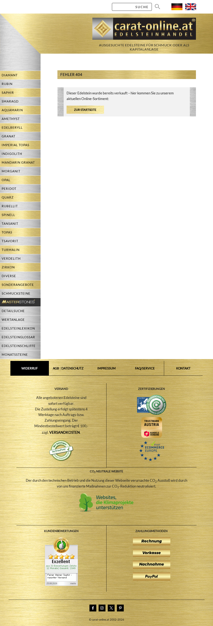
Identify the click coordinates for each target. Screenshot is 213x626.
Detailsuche (13, 311)
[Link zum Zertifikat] (61, 584)
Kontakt (183, 368)
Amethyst (11, 119)
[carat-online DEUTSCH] (176, 9)
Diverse (9, 276)
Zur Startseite (85, 109)
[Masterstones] (17, 302)
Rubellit (10, 206)
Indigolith (12, 154)
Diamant (10, 75)
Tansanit (10, 223)
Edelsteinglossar (18, 337)
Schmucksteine (16, 293)
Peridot (9, 188)
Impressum (106, 368)
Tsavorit (10, 241)
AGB (56, 368)
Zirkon (8, 267)
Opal (6, 180)
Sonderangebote (18, 284)
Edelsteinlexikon (18, 328)
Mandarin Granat (18, 162)
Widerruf (29, 368)
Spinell (8, 215)
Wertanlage (13, 319)
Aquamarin (12, 110)
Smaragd (10, 101)
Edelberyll (12, 127)
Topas (7, 232)
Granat (8, 136)
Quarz (8, 197)
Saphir (8, 92)
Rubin (7, 84)
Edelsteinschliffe (19, 346)
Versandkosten (64, 432)
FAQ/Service (145, 368)
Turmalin (11, 250)
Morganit (11, 171)
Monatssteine (15, 354)
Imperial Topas (15, 145)
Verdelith (11, 258)
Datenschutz (72, 368)
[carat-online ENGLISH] (190, 9)
